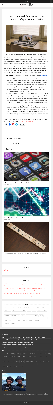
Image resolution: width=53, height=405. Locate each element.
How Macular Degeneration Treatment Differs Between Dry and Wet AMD (21, 291)
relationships (25, 318)
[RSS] (27, 1)
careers (42, 307)
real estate (17, 318)
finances (40, 356)
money (36, 315)
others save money (40, 65)
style (6, 320)
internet (7, 315)
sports (45, 318)
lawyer (23, 315)
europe (29, 310)
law (18, 315)
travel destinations (27, 320)
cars (6, 310)
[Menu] (2, 5)
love (32, 315)
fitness (46, 356)
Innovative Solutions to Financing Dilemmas (15, 218)
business (20, 307)
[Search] (51, 1)
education (15, 310)
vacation (7, 323)
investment (13, 315)
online (41, 315)
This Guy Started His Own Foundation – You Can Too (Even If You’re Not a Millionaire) (25, 253)
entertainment (22, 310)
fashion (39, 310)
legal (28, 315)
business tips (36, 307)
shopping (40, 318)
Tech (10, 320)
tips (15, 320)
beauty (14, 307)
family (34, 310)
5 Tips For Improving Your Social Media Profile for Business (19, 182)
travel (19, 320)
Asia (6, 307)
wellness (13, 323)
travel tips (36, 320)
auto (10, 307)
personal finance (9, 318)
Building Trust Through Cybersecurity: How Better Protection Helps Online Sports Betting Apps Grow (23, 337)
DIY (9, 310)
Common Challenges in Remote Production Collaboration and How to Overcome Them (24, 288)
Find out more (45, 394)
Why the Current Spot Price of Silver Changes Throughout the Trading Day (22, 293)
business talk (27, 307)
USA (42, 320)
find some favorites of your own (26, 121)
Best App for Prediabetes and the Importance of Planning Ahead (19, 296)
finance (45, 310)
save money (33, 318)
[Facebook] (25, 1)
